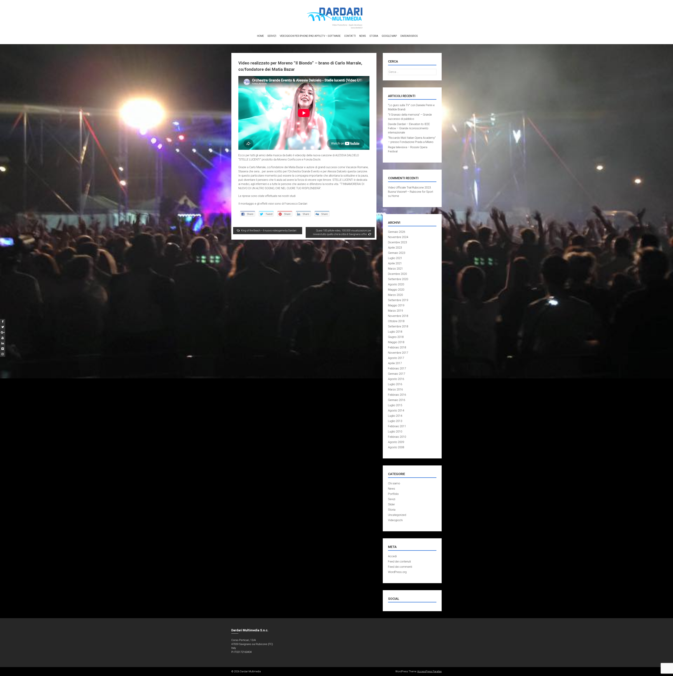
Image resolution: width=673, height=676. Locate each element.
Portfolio (393, 494)
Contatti (350, 36)
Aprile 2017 (395, 363)
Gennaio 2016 (396, 400)
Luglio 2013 (395, 421)
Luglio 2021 (395, 258)
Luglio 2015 (395, 405)
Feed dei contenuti (399, 561)
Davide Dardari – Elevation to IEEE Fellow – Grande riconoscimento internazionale (409, 128)
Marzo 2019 (395, 310)
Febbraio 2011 (397, 426)
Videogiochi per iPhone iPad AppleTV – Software (310, 36)
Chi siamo (394, 483)
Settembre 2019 (398, 300)
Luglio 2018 (395, 331)
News (362, 36)
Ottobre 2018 (396, 321)
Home (260, 36)
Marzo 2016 (395, 389)
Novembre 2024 (398, 237)
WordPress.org (397, 572)
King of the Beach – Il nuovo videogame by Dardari (268, 230)
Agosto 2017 (396, 358)
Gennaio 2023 (396, 253)
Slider (391, 504)
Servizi (271, 36)
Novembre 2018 (398, 316)
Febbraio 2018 (397, 347)
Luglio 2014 (395, 415)
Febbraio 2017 (397, 368)
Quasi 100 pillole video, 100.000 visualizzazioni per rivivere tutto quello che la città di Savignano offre (342, 232)
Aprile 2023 (395, 247)
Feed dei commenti (400, 566)
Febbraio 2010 (397, 436)
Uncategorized (397, 515)
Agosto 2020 (396, 284)
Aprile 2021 (395, 263)
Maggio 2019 (396, 305)
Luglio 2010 (395, 431)
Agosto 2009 (396, 442)
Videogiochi (395, 520)
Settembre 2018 (398, 326)
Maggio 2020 (396, 289)
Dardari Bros (409, 36)
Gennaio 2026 (396, 232)
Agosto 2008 (396, 447)
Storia (373, 36)
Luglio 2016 (395, 384)
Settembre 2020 (398, 279)
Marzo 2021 (395, 268)
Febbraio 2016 (397, 394)
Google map (389, 36)
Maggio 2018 (396, 342)
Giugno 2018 (396, 337)
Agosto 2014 (396, 410)
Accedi (392, 556)
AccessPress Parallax (429, 671)
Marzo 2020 (395, 295)
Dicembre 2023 (397, 242)
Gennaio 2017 (396, 373)
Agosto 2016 (396, 379)
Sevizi (391, 499)
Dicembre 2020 (397, 274)
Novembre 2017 (398, 352)
